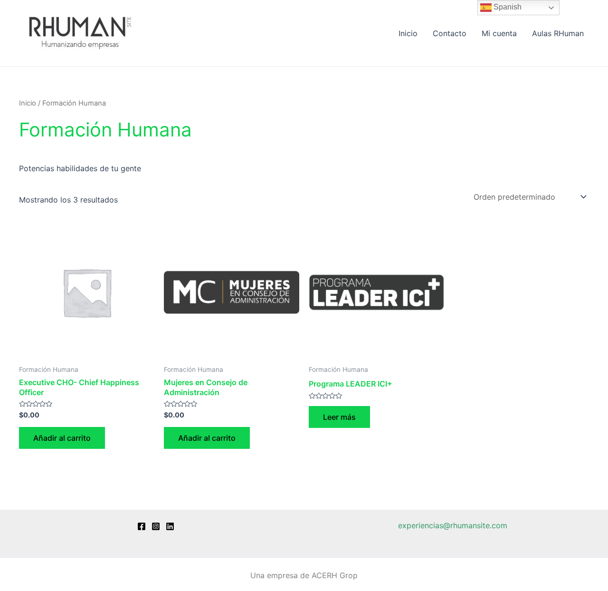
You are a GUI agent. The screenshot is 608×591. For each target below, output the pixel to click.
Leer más (339, 417)
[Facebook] (141, 526)
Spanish (507, 7)
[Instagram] (156, 526)
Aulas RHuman (558, 33)
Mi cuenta (499, 33)
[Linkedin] (170, 526)
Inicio (408, 33)
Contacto (449, 33)
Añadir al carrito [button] (62, 438)
